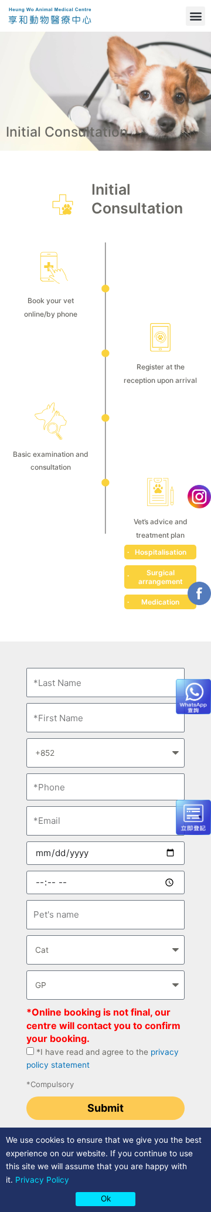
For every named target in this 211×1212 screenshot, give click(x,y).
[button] (195, 16)
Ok (106, 1198)
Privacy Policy (42, 1179)
